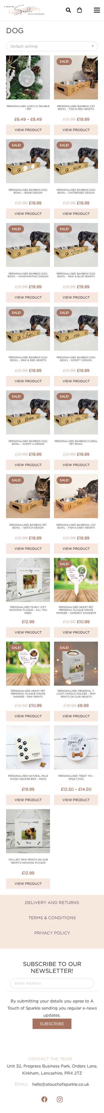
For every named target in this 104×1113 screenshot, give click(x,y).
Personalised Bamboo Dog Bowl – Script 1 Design (76, 359)
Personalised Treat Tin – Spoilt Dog (76, 777)
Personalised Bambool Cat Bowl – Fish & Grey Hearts (76, 526)
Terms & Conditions (52, 917)
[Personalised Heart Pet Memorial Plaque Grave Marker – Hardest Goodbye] (76, 561)
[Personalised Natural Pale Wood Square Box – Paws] (28, 729)
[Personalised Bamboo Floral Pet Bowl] (76, 394)
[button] (68, 10)
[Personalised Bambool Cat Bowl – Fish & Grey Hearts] (76, 477)
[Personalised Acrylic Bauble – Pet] (28, 59)
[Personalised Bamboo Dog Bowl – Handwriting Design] (28, 226)
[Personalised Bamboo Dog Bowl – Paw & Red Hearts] (28, 310)
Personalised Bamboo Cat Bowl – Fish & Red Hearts (76, 108)
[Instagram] (59, 1099)
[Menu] (97, 10)
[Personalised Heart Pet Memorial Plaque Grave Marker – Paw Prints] (28, 645)
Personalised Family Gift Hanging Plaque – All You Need (28, 610)
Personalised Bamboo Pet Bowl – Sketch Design (28, 526)
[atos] (24, 10)
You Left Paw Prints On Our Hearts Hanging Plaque (28, 861)
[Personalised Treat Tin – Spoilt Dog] (76, 729)
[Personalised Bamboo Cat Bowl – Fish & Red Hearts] (76, 59)
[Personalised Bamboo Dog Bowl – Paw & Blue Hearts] (76, 226)
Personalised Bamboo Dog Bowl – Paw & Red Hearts (28, 359)
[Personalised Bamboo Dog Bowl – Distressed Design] (76, 142)
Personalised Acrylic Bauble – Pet (28, 108)
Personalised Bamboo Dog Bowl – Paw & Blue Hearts (76, 275)
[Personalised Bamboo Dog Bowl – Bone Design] (28, 142)
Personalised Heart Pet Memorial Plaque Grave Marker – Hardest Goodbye (76, 610)
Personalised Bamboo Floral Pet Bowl (76, 443)
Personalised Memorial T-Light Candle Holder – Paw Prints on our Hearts (76, 693)
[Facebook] (44, 1099)
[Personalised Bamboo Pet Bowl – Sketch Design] (28, 477)
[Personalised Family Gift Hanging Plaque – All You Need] (28, 561)
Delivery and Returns (52, 902)
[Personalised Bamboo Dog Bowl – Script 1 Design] (76, 310)
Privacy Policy (52, 933)
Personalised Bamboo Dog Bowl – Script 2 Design (28, 443)
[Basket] (79, 10)
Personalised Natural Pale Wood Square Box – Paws (28, 777)
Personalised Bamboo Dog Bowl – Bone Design (28, 191)
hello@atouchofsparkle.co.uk (60, 1084)
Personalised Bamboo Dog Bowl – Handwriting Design (28, 275)
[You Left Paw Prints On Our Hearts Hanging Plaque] (28, 812)
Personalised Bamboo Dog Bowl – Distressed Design (76, 191)
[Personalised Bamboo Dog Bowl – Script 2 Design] (28, 394)
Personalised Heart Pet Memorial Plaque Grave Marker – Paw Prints (28, 693)
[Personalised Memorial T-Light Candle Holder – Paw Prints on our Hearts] (76, 645)
